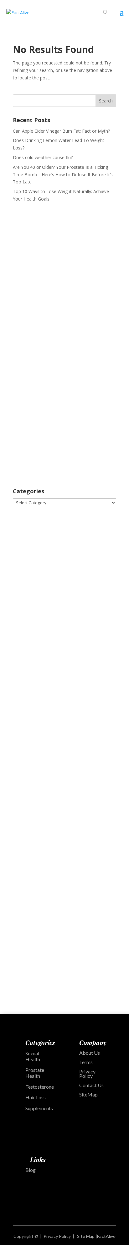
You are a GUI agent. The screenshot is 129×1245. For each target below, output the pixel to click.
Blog (30, 1170)
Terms (86, 1062)
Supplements (39, 1108)
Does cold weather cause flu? (43, 157)
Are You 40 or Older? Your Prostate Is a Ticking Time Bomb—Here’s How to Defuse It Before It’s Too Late (63, 174)
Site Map (86, 1236)
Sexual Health (32, 1056)
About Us (89, 1053)
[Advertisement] (64, 276)
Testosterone (39, 1087)
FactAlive (106, 1236)
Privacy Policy (87, 1073)
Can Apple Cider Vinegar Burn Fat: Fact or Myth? (61, 131)
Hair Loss (35, 1097)
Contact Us (91, 1085)
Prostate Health (34, 1073)
